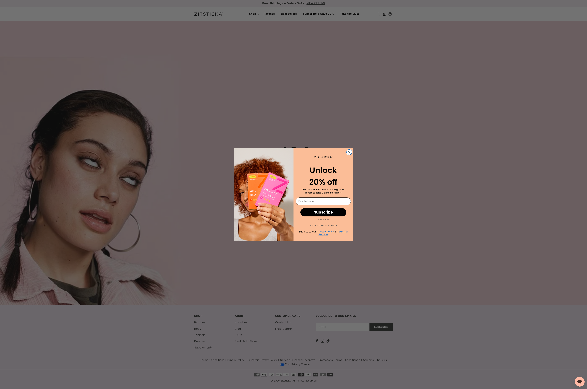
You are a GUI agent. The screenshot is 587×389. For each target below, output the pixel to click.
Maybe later (323, 219)
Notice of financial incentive (323, 225)
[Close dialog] (349, 152)
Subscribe (323, 212)
